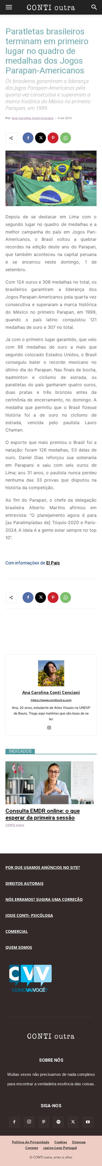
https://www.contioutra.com (51, 700)
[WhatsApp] (65, 137)
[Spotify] (58, 1122)
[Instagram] (51, 728)
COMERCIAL (16, 931)
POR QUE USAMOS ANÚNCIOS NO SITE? (42, 867)
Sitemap (79, 1142)
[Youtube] (87, 1122)
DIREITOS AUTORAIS (24, 883)
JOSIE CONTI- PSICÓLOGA (29, 915)
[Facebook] (28, 137)
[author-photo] (51, 685)
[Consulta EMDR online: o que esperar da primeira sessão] (51, 764)
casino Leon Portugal (60, 1147)
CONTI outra (14, 825)
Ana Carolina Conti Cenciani (32, 118)
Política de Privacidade (30, 1142)
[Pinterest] (53, 137)
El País (53, 563)
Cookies (60, 1142)
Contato (31, 1147)
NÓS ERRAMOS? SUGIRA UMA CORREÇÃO (44, 899)
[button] (8, 7)
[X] (40, 137)
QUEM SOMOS (18, 947)
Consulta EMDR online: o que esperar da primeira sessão (42, 814)
